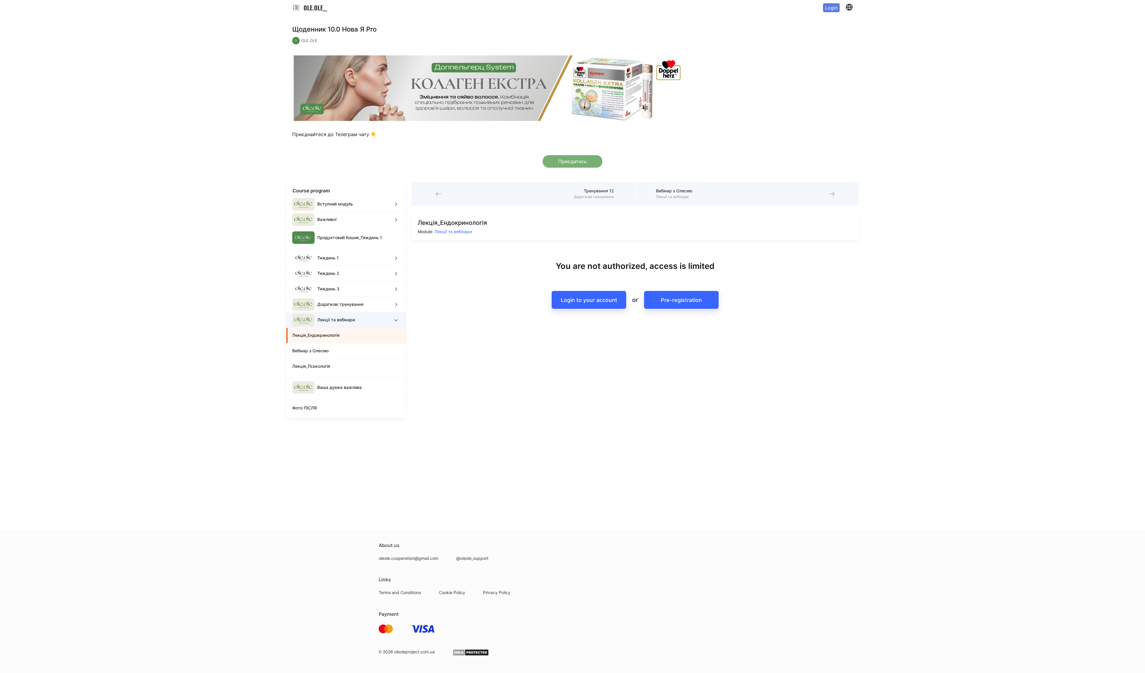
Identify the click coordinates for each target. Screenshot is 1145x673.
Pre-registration (681, 300)
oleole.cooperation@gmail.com (408, 558)
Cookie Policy (452, 592)
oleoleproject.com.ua (414, 651)
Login (831, 8)
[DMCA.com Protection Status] (471, 654)
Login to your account (589, 300)
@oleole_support (472, 558)
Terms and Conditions (400, 592)
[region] (346, 307)
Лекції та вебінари (453, 231)
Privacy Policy (496, 592)
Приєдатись (572, 161)
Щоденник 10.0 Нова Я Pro (334, 29)
